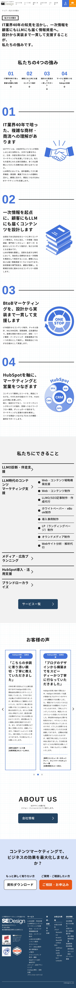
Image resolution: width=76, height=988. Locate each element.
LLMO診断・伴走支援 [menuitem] (34, 921)
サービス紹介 (27, 3)
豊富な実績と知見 (11, 83)
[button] (2, 709)
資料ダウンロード (20, 885)
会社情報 (56, 3)
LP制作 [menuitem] (31, 952)
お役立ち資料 (43, 3)
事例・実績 (35, 3)
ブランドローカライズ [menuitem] (34, 975)
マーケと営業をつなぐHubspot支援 (64, 81)
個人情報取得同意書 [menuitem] (71, 938)
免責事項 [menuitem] (69, 944)
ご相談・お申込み (55, 885)
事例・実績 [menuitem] (47, 930)
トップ (4, 11)
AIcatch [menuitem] (58, 938)
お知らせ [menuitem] (69, 928)
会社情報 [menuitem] (69, 921)
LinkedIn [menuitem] (59, 961)
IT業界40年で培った (11, 80)
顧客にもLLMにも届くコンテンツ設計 (29, 81)
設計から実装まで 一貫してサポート (47, 82)
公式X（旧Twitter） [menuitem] (59, 955)
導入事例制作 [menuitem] (33, 949)
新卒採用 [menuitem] (71, 949)
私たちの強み (19, 3)
